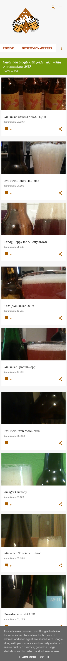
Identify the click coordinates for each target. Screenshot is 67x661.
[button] (60, 129)
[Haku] (53, 7)
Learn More (28, 657)
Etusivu (8, 48)
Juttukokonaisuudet (37, 48)
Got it (44, 657)
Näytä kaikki (10, 71)
